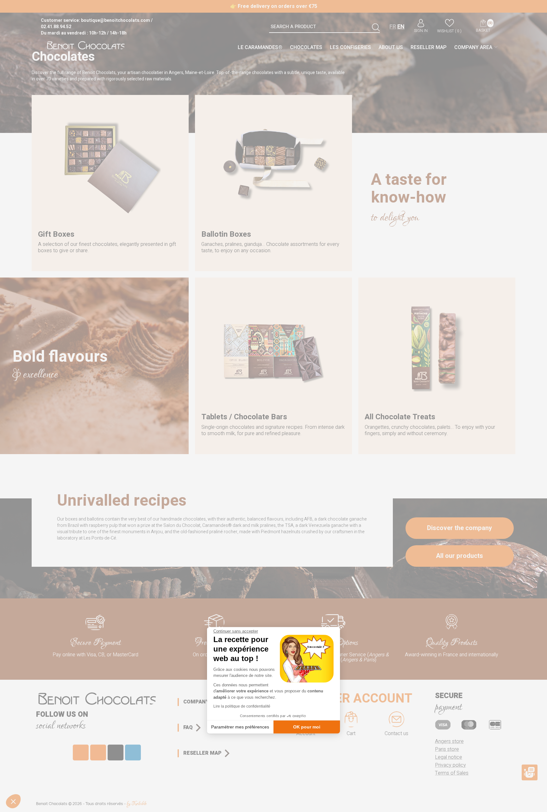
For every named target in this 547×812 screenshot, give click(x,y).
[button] (13, 801)
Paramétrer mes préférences (240, 726)
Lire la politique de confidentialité (241, 706)
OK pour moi (306, 726)
